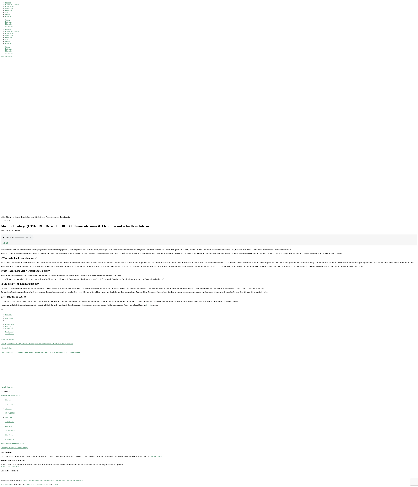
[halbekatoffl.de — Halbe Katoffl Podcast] (105, 139)
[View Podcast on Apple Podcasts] (4, 243)
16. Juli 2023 (9, 334)
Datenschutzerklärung (43, 484)
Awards (8, 12)
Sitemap (55, 484)
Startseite (8, 3)
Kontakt (8, 16)
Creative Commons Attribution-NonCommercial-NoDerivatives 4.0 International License (52, 480)
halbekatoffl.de (6, 484)
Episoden (8, 10)
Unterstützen (9, 7)
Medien (7, 14)
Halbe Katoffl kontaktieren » (11, 466)
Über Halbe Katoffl (12, 5)
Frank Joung (9, 332)
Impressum (30, 484)
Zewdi (148, 305)
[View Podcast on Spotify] (7, 243)
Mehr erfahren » (156, 456)
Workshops (9, 8)
